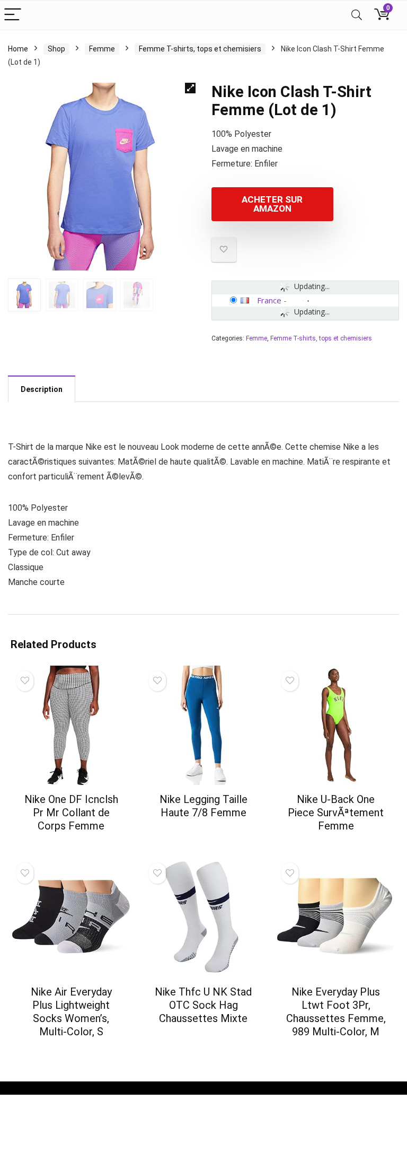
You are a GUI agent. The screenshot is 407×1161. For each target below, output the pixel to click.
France (269, 300)
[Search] (356, 15)
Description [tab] (42, 389)
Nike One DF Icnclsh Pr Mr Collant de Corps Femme (71, 812)
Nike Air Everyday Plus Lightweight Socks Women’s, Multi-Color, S (71, 1011)
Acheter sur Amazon (272, 204)
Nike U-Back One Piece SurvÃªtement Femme (336, 812)
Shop (56, 49)
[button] (190, 88)
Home (18, 49)
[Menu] (12, 15)
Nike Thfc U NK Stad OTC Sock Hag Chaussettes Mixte (203, 1005)
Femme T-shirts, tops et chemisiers (200, 49)
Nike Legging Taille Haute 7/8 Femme (203, 806)
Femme (102, 49)
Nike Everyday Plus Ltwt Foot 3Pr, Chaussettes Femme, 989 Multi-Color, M (336, 1011)
